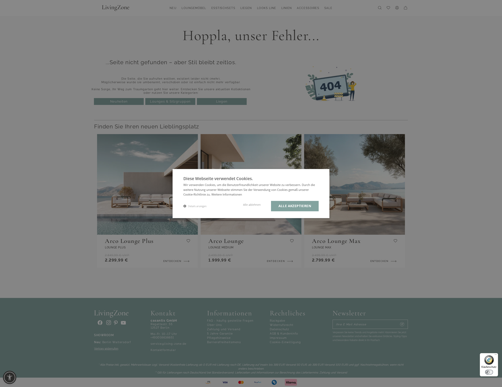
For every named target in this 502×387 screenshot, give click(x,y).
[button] (195, 206)
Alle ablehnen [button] (252, 205)
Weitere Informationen (226, 195)
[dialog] (251, 193)
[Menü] (495, 355)
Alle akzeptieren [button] (294, 206)
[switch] (489, 372)
